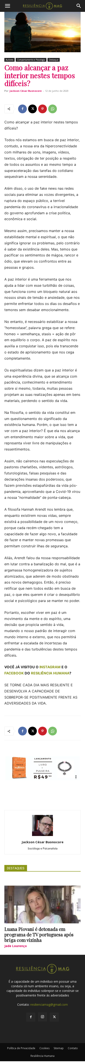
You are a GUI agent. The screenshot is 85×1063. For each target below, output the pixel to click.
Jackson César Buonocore (26, 90)
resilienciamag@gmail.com (49, 1004)
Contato (73, 1048)
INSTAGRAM (50, 667)
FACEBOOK (14, 673)
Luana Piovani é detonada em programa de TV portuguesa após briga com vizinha (38, 934)
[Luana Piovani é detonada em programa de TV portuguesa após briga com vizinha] (42, 904)
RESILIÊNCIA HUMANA (50, 673)
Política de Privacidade (21, 1048)
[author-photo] (42, 836)
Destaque (53, 59)
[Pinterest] (42, 108)
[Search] (79, 6)
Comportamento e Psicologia (31, 59)
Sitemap (59, 1048)
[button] (7, 6)
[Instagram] (42, 1017)
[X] (32, 108)
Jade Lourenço (15, 946)
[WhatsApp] (52, 108)
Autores (9, 59)
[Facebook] (22, 108)
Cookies (44, 1048)
